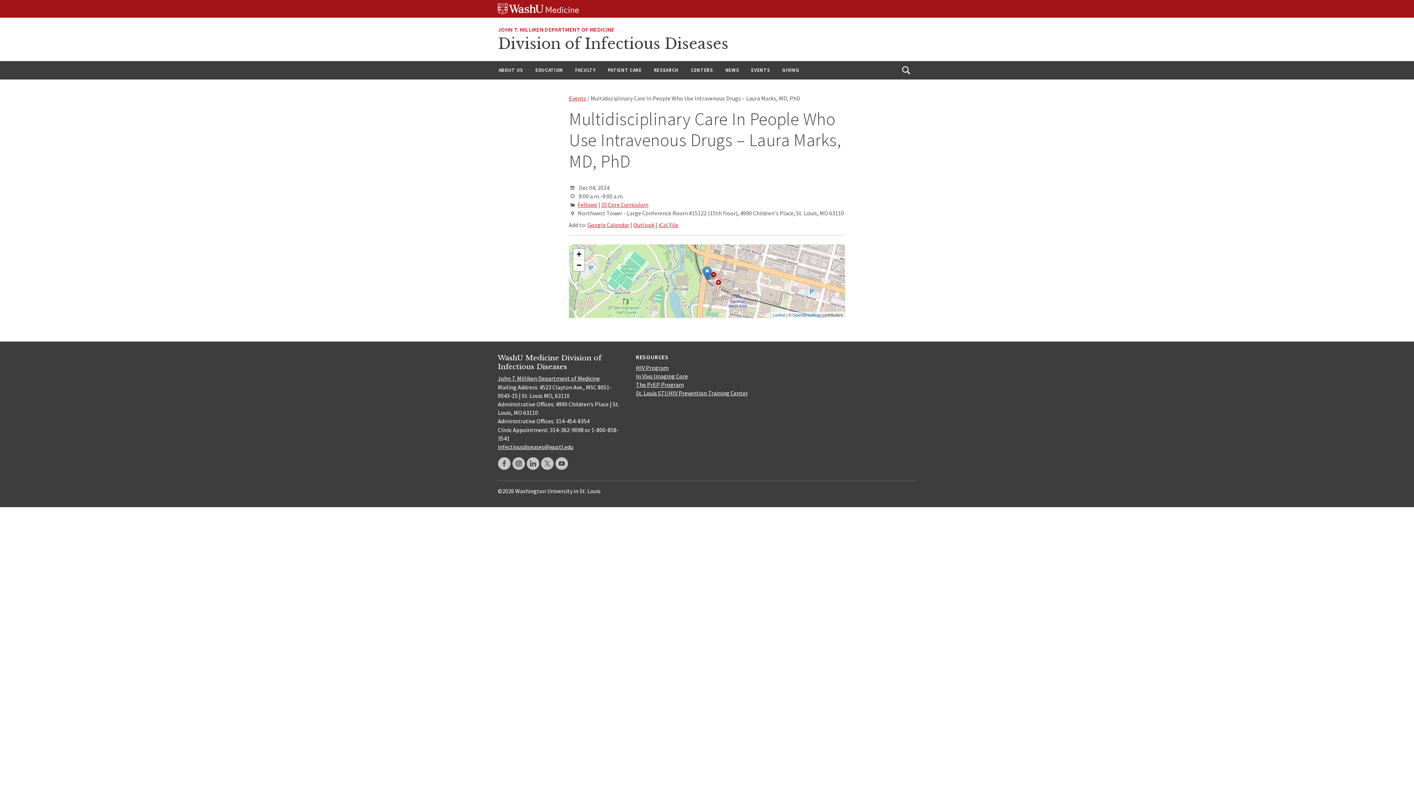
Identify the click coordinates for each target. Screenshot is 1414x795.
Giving (790, 70)
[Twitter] (547, 463)
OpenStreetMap (806, 315)
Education (549, 70)
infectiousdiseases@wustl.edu (535, 447)
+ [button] (579, 254)
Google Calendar (608, 225)
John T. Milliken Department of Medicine (549, 378)
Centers (702, 70)
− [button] (579, 265)
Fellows (587, 204)
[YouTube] (561, 463)
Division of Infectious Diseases (613, 44)
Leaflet (779, 315)
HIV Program (652, 367)
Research (666, 70)
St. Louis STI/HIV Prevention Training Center (692, 393)
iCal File (668, 225)
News (732, 70)
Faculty (585, 70)
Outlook (643, 225)
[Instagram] (518, 463)
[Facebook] (504, 463)
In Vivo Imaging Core (662, 376)
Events (760, 70)
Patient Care (625, 70)
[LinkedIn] (533, 463)
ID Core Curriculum (624, 204)
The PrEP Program (660, 384)
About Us (511, 70)
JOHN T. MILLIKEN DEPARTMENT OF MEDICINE (556, 29)
